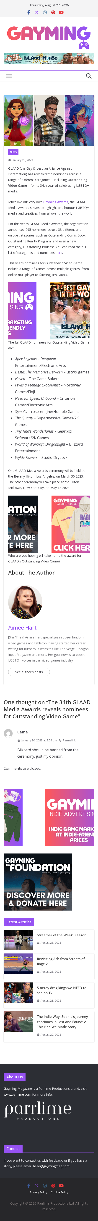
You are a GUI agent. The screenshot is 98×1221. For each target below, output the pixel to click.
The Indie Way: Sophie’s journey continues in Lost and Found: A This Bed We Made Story (62, 1021)
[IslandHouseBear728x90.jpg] (49, 56)
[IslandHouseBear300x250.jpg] (49, 285)
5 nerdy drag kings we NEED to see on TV (61, 990)
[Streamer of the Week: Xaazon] (18, 940)
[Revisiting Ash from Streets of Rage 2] (18, 966)
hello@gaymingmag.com (51, 1166)
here (59, 252)
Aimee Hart (22, 627)
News (13, 152)
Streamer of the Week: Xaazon (61, 935)
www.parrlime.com (17, 1094)
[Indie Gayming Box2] (38, 791)
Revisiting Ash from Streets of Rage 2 (61, 961)
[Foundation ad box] (38, 856)
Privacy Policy (38, 1192)
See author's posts (29, 672)
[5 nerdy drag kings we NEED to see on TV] (18, 995)
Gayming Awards (55, 202)
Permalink (69, 740)
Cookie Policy (59, 1192)
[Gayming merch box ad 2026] (49, 498)
